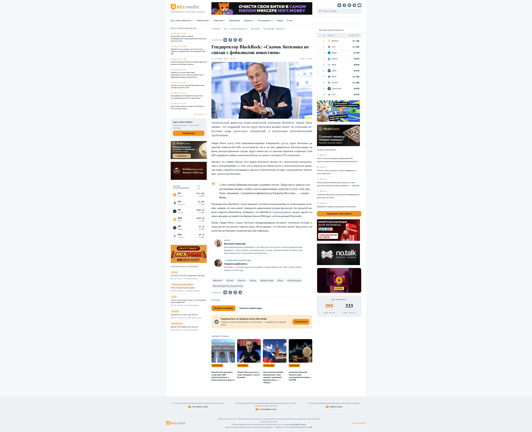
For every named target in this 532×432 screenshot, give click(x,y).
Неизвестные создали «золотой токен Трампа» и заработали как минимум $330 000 (188, 51)
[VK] (339, 5)
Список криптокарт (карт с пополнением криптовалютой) (188, 301)
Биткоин (242, 365)
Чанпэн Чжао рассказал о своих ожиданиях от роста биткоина (248, 375)
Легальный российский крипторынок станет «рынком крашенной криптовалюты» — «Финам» (273, 377)
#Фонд (253, 280)
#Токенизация (294, 280)
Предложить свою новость (339, 213)
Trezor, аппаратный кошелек (183, 288)
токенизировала (281, 212)
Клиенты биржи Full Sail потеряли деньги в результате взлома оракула (189, 63)
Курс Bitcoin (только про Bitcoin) (184, 315)
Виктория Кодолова (235, 243)
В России (217, 365)
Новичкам (219, 20)
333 (349, 305)
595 (329, 305)
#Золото (241, 280)
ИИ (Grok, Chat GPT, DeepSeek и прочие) (188, 276)
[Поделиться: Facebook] (230, 40)
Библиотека (203, 20)
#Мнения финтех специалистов (228, 286)
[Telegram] (354, 5)
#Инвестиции (266, 280)
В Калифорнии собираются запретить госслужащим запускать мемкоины (187, 97)
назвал (239, 222)
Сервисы (249, 20)
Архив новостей (359, 423)
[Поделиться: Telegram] (240, 40)
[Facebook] (344, 5)
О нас (289, 20)
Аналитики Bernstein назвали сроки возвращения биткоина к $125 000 (300, 376)
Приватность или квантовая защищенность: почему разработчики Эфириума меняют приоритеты (187, 74)
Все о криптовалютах (182, 20)
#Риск (280, 280)
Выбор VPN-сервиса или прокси (184, 327)
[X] (349, 5)
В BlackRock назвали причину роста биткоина (336, 206)
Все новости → (200, 114)
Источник (215, 300)
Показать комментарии (250, 308)
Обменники (234, 20)
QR (310, 427)
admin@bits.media (200, 406)
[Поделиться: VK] (225, 40)
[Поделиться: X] (235, 40)
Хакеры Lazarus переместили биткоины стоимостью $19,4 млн (187, 86)
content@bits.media (268, 409)
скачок (284, 143)
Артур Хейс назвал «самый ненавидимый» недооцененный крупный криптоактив (188, 38)
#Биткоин (217, 280)
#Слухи (230, 280)
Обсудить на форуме (223, 308)
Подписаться (189, 133)
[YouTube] (359, 5)
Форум (280, 20)
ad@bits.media (336, 406)
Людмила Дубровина (235, 263)
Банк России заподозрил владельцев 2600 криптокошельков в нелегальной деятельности (222, 376)
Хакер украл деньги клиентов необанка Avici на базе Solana (187, 107)
